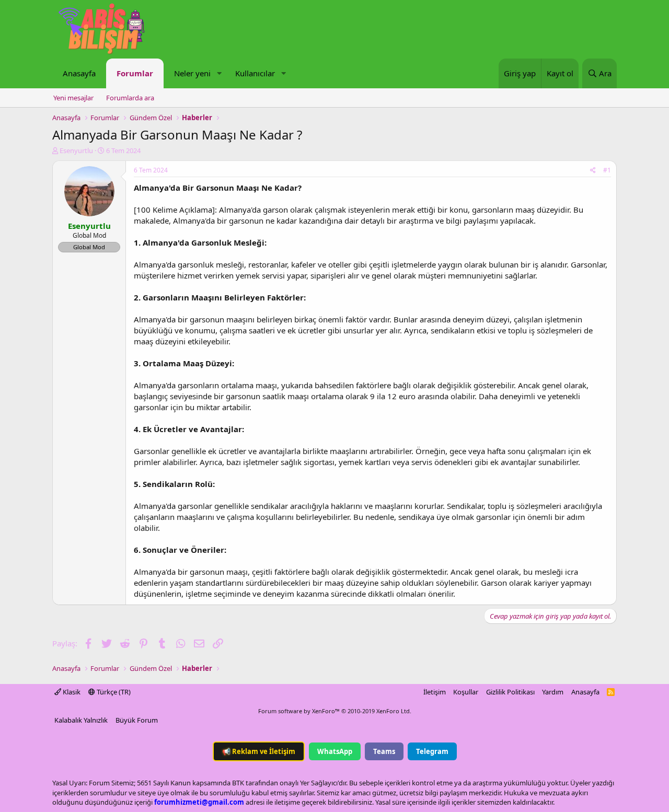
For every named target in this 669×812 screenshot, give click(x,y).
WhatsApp (334, 751)
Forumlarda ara (130, 97)
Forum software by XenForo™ (334, 711)
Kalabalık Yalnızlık (81, 720)
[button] (219, 73)
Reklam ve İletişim (258, 751)
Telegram (432, 751)
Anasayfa (79, 73)
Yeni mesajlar (73, 97)
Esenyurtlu (76, 150)
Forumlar (135, 73)
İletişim (434, 692)
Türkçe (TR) (113, 692)
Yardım (552, 692)
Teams (384, 751)
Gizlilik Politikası (510, 692)
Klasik (70, 692)
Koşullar (465, 692)
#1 (607, 170)
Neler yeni (192, 73)
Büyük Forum (137, 720)
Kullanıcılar (255, 73)
